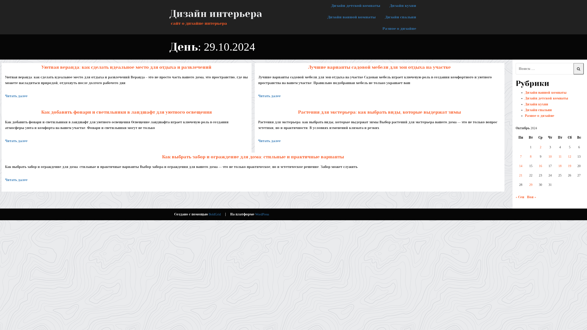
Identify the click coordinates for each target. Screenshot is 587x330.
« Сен (520, 197)
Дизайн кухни (403, 6)
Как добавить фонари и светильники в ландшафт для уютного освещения (126, 112)
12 (569, 156)
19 (569, 166)
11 (560, 156)
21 (520, 175)
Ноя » (531, 197)
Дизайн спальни (400, 17)
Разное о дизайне (399, 28)
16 (540, 166)
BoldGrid (215, 214)
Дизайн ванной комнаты (351, 17)
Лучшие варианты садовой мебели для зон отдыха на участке (379, 67)
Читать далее (16, 96)
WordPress (262, 214)
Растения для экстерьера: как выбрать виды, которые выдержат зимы (379, 112)
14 (520, 166)
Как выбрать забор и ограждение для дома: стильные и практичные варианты (253, 156)
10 (550, 156)
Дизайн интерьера (216, 13)
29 (530, 185)
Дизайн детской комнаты (355, 6)
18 (560, 166)
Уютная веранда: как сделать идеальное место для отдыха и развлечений (126, 67)
